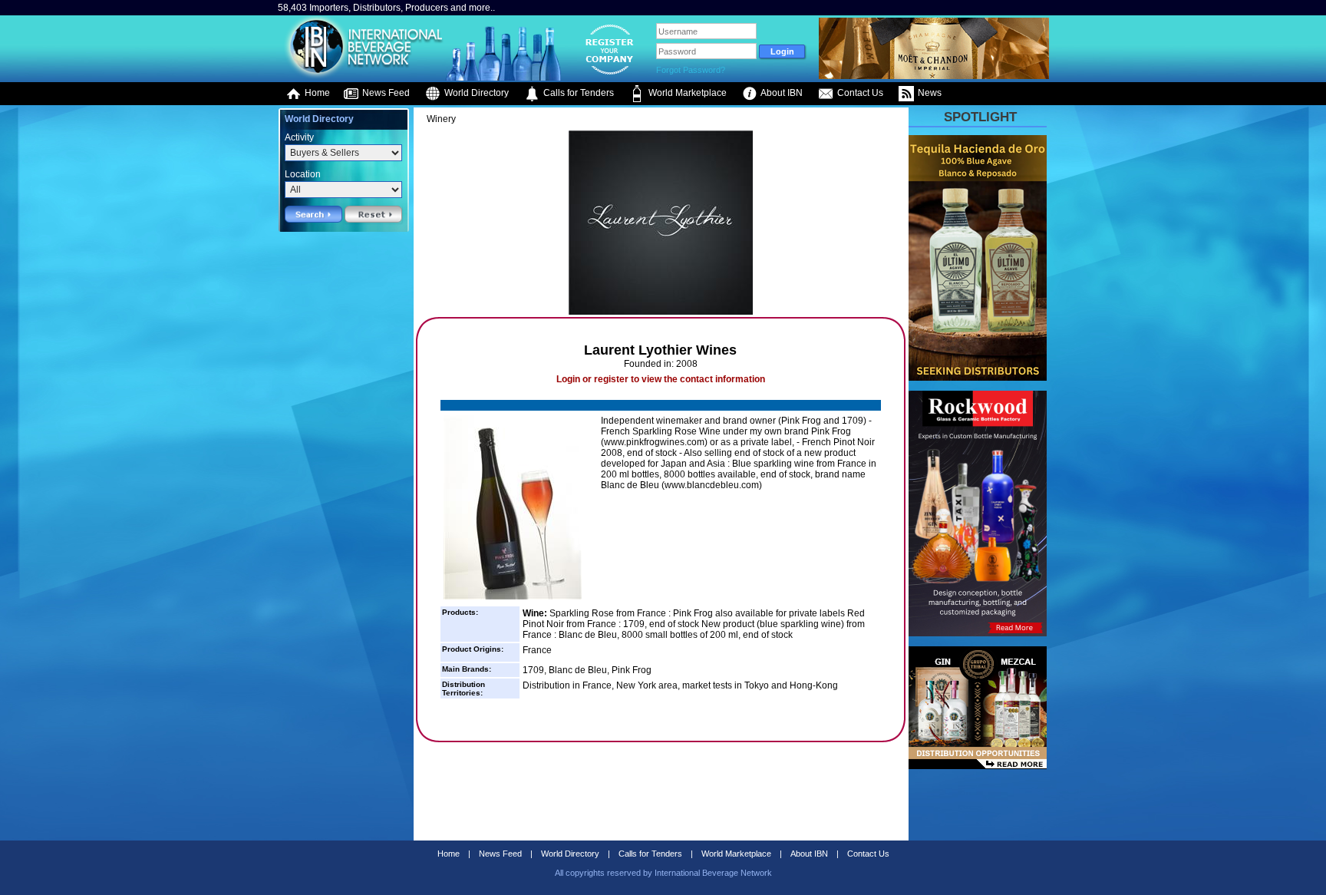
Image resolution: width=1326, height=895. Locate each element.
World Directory (475, 93)
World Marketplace (686, 93)
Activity (299, 137)
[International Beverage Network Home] (361, 76)
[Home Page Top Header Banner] (934, 76)
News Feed (385, 93)
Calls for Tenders (577, 93)
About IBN (781, 93)
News (928, 93)
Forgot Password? (690, 69)
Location (303, 174)
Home (316, 93)
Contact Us (859, 93)
